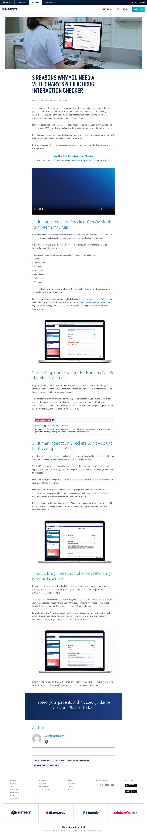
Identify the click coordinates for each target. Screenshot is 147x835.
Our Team (71, 786)
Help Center (42, 783)
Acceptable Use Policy (95, 831)
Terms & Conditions (72, 831)
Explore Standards (15, 792)
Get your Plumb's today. (73, 707)
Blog (117, 9)
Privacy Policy (84, 831)
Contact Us (71, 789)
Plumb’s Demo (14, 798)
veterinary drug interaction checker (91, 302)
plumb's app (60, 760)
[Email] (46, 742)
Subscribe (141, 2)
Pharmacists (14, 789)
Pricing (125, 9)
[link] (21, 812)
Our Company (72, 783)
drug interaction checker (43, 760)
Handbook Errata (44, 786)
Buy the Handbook (44, 789)
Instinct (81, 827)
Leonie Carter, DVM (55, 735)
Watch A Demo (138, 9)
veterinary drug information (78, 760)
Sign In (12, 786)
